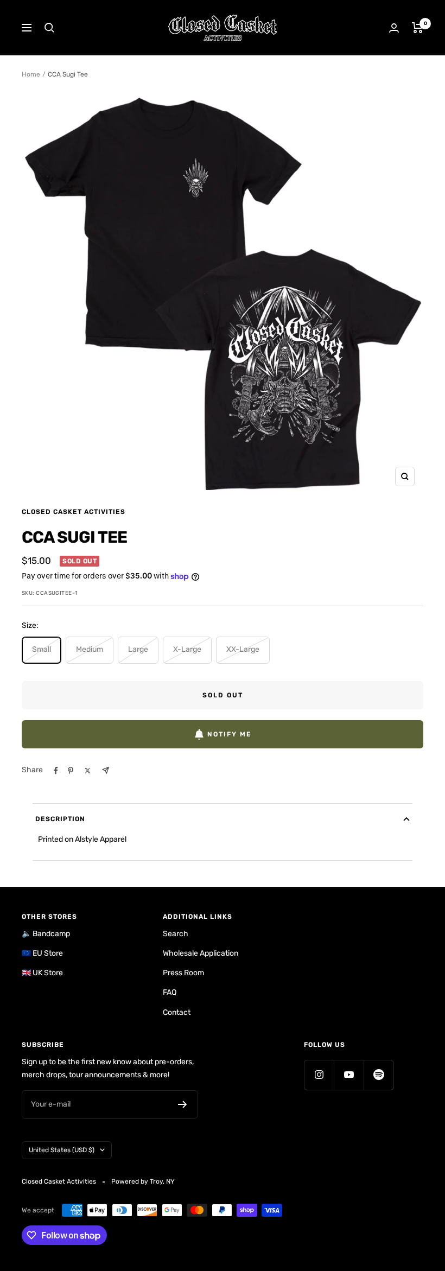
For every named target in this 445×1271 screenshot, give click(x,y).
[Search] (49, 28)
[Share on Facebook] (56, 770)
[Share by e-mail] (105, 770)
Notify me (229, 734)
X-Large (187, 649)
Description (60, 819)
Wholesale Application (200, 953)
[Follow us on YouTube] (349, 1075)
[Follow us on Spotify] (378, 1075)
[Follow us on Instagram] (319, 1075)
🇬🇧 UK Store (42, 972)
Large (138, 649)
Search (175, 933)
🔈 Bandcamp (46, 933)
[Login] (394, 28)
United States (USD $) (61, 1150)
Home (31, 74)
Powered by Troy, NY (143, 1181)
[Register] (182, 1104)
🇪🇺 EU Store (42, 953)
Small (41, 649)
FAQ (169, 992)
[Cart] (417, 27)
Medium (89, 649)
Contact (176, 1012)
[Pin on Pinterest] (70, 770)
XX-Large (242, 649)
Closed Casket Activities (73, 512)
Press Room (183, 972)
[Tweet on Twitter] (87, 770)
